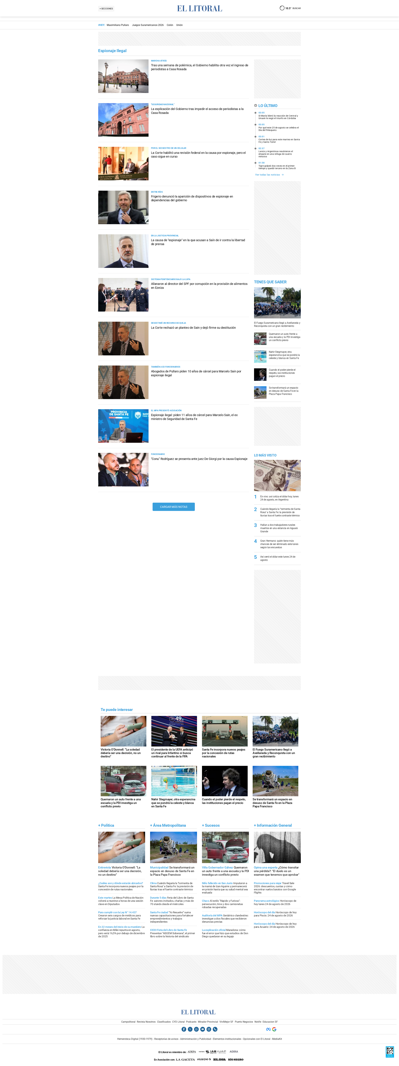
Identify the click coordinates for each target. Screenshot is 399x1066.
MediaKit (277, 1038)
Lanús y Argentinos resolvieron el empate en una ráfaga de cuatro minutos (276, 152)
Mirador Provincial (208, 1021)
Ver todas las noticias (267, 174)
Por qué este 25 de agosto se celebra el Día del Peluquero (279, 127)
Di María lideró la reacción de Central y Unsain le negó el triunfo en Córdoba (278, 115)
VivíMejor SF (226, 1021)
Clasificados (164, 1021)
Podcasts (191, 1021)
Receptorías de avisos (166, 1038)
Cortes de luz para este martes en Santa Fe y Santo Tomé (279, 139)
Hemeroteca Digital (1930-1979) (134, 1038)
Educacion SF (270, 1021)
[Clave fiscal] (390, 1056)
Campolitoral (128, 1021)
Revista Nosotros (146, 1021)
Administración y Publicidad (195, 1038)
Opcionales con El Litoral (256, 1038)
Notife (258, 1021)
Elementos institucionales (227, 1038)
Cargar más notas (173, 506)
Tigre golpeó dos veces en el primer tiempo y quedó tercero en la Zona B (277, 165)
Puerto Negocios (244, 1021)
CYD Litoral (178, 1021)
